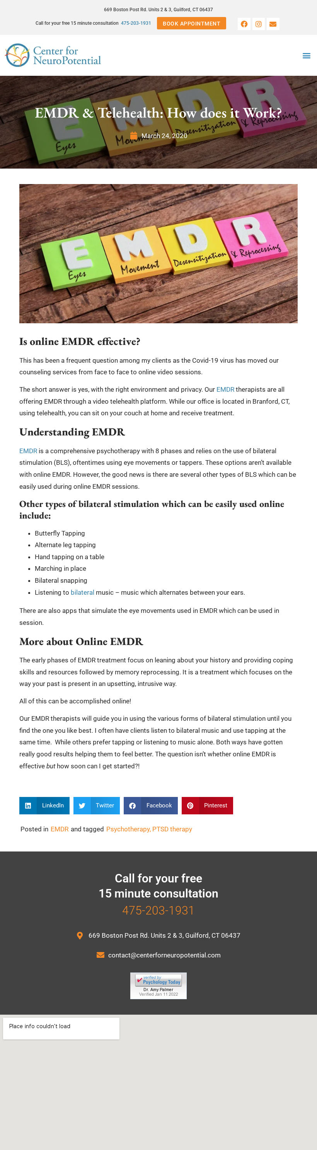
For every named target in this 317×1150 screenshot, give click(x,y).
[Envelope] (273, 24)
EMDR (225, 389)
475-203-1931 (136, 23)
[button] (306, 55)
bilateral (82, 592)
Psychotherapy (128, 829)
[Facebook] (244, 24)
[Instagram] (258, 24)
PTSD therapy (172, 829)
